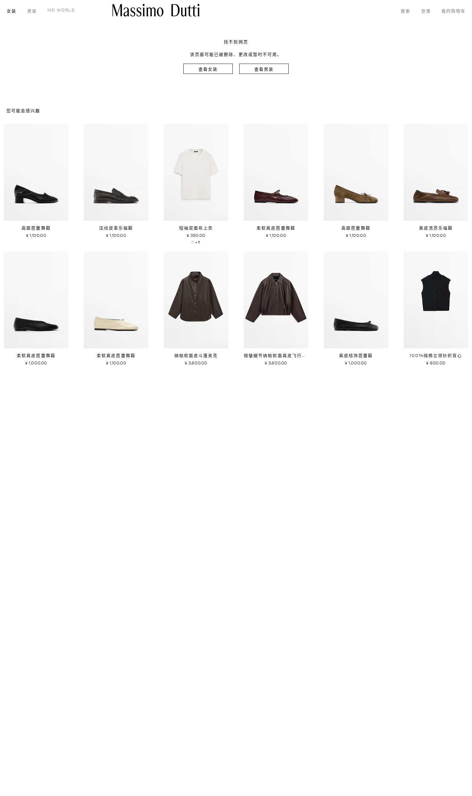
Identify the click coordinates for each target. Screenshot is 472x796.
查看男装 (264, 69)
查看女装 (208, 69)
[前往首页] (156, 10)
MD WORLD (61, 10)
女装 (11, 11)
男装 (32, 11)
